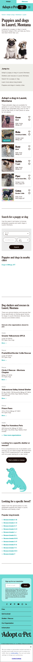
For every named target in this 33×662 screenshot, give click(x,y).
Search (16, 247)
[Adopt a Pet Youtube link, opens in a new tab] (19, 604)
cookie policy (14, 653)
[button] (29, 117)
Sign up (22, 7)
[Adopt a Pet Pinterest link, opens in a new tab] (15, 604)
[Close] (31, 647)
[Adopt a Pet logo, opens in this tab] (16, 637)
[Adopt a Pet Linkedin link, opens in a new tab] (26, 604)
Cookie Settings (16, 658)
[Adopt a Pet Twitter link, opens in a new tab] (11, 604)
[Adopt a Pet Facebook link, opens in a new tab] (7, 604)
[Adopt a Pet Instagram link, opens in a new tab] (23, 604)
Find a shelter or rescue (16, 460)
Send (25, 585)
